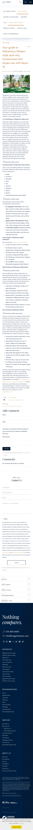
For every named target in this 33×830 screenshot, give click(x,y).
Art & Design (22, 11)
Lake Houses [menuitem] (5, 669)
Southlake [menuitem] (5, 707)
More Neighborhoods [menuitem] (8, 711)
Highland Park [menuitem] (6, 695)
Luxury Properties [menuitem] (7, 662)
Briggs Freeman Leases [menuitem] (8, 678)
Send (16, 562)
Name (4, 415)
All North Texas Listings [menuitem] (8, 655)
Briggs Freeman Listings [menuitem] (9, 653)
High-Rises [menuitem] (5, 664)
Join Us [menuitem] (4, 761)
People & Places (9, 28)
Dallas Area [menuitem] (5, 657)
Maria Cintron (8, 71)
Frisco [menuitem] (4, 693)
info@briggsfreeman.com (17, 635)
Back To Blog (6, 43)
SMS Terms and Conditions (17, 552)
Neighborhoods (8, 595)
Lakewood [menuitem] (5, 698)
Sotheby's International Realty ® (7, 782)
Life (5, 22)
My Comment (6, 437)
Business (24, 17)
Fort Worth (6, 585)
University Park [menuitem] (6, 709)
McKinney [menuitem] (5, 700)
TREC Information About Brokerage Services (11, 795)
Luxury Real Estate (16, 22)
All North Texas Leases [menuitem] (8, 681)
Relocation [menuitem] (5, 735)
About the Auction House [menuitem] (9, 771)
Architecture (12, 397)
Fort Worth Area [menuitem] (6, 660)
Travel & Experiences (10, 34)
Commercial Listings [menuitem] (7, 671)
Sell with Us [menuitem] (5, 724)
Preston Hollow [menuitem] (6, 705)
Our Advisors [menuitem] (6, 759)
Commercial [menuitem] (5, 738)
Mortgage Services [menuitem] (7, 740)
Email (3, 422)
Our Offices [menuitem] (5, 764)
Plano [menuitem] (3, 702)
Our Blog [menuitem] (4, 766)
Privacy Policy (23, 452)
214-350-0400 (20, 2)
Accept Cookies (16, 827)
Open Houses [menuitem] (6, 674)
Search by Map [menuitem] (6, 676)
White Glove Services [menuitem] (10, 731)
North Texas (6, 590)
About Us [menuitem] (5, 757)
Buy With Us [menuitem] (7, 728)
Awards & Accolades (10, 17)
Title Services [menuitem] (6, 742)
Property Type (7, 601)
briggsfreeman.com (7, 392)
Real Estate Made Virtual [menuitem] (9, 745)
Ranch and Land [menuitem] (6, 667)
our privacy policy (6, 552)
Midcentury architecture (16, 400)
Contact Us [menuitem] (5, 768)
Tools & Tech (22, 28)
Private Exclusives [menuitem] (7, 733)
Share (28, 46)
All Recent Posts (9, 11)
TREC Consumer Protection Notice (9, 793)
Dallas (4, 579)
